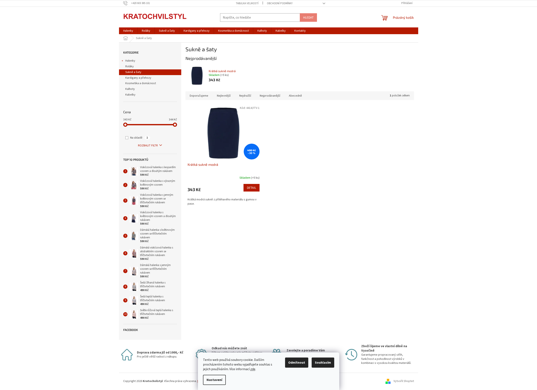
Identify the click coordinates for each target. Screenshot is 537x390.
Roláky (129, 66)
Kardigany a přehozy (138, 78)
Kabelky (130, 95)
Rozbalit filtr (148, 145)
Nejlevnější (224, 96)
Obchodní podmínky (280, 3)
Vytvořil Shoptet (404, 381)
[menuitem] (128, 30)
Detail (251, 187)
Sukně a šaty (133, 72)
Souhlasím (323, 362)
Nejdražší (245, 96)
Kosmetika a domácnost (140, 83)
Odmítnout (296, 362)
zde (252, 369)
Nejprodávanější (270, 96)
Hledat (308, 17)
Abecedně (295, 96)
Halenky (130, 61)
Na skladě (139, 138)
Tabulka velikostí (247, 3)
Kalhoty (130, 89)
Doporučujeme (199, 96)
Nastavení (214, 380)
